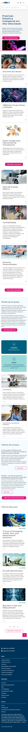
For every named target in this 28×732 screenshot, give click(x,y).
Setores (3, 701)
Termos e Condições (6, 674)
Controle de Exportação (7, 670)
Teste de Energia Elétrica (7, 685)
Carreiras (3, 664)
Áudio (2, 705)
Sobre (2, 656)
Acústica (3, 682)
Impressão (4, 716)
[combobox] (14, 7)
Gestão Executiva (5, 662)
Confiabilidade (5, 689)
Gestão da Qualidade (6, 672)
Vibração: (3, 693)
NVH (2, 687)
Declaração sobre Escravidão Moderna (11, 714)
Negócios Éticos (20, 717)
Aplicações (4, 679)
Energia (3, 711)
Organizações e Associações (8, 666)
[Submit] (2, 7)
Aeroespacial (4, 707)
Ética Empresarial (6, 668)
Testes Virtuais (5, 695)
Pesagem (3, 697)
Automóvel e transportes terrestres (10, 709)
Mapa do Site (11, 717)
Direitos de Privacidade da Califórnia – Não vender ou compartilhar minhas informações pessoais (14, 720)
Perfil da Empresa (6, 719)
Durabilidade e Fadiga (7, 691)
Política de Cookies (13, 716)
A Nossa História (5, 660)
